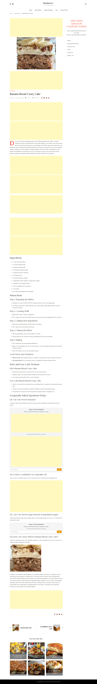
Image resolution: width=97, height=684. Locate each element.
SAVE (59, 469)
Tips (56, 10)
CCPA (68, 49)
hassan (11, 98)
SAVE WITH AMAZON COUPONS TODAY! (77, 23)
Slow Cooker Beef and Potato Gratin (18, 656)
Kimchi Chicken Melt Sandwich (54, 656)
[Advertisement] (36, 27)
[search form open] (86, 4)
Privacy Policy (64, 10)
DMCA (69, 40)
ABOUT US (70, 55)
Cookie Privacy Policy (73, 43)
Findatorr (48, 3)
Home (30, 10)
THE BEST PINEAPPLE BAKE (18, 673)
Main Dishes (38, 10)
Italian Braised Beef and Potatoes (36, 672)
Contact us (70, 52)
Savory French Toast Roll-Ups (36, 656)
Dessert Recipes (48, 10)
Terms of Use (71, 46)
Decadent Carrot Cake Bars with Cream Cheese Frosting (54, 672)
